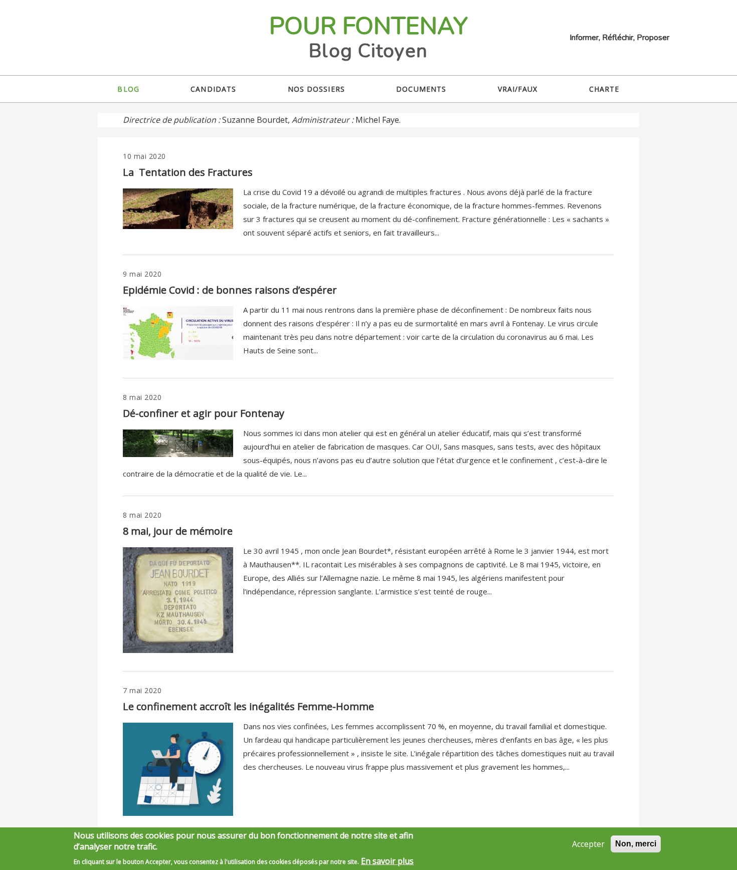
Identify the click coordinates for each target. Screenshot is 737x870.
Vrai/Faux (518, 89)
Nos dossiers (316, 89)
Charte (604, 89)
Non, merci (635, 843)
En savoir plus (387, 860)
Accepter (588, 843)
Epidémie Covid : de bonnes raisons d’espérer (230, 290)
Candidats (213, 89)
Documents (421, 89)
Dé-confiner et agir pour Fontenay (203, 413)
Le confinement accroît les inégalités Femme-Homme (248, 706)
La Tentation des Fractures (188, 172)
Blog (128, 89)
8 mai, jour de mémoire (178, 531)
